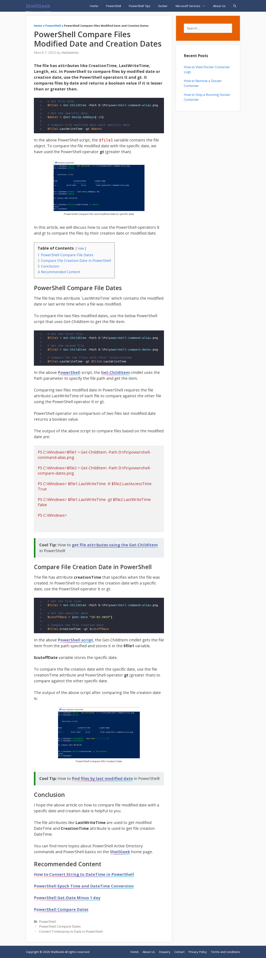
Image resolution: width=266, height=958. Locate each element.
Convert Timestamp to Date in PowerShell (71, 931)
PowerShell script (75, 640)
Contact (179, 952)
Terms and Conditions (225, 952)
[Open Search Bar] (234, 6)
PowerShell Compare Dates (61, 909)
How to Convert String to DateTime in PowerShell (84, 874)
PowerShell (113, 6)
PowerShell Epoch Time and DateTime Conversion (84, 886)
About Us (219, 6)
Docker (163, 6)
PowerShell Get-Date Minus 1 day (67, 897)
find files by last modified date (102, 778)
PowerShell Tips (139, 6)
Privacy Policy (197, 952)
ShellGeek (38, 6)
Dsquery (164, 952)
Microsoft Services (187, 6)
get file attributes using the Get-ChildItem (115, 544)
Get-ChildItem (115, 372)
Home (94, 6)
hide (81, 248)
